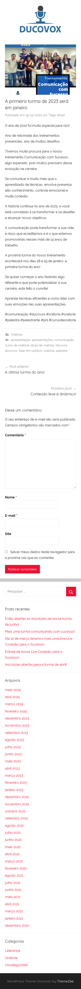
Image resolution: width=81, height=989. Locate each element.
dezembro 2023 (17, 718)
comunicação (64, 340)
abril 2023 (12, 768)
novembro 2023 (17, 725)
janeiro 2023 (14, 790)
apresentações (42, 340)
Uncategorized (16, 965)
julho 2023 (13, 747)
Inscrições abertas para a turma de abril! (36, 665)
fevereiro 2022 (16, 868)
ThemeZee (65, 981)
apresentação (20, 340)
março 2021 (14, 911)
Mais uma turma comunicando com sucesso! (40, 632)
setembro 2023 (16, 733)
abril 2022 (12, 854)
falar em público (30, 351)
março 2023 (14, 775)
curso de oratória (17, 345)
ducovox (11, 351)
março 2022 (14, 861)
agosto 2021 (14, 875)
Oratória (16, 334)
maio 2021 (12, 897)
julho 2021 (12, 883)
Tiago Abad (56, 115)
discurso (61, 345)
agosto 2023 (14, 740)
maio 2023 (13, 761)
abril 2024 (12, 697)
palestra (61, 351)
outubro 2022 (15, 811)
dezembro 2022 (17, 797)
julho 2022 (13, 833)
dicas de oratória (42, 345)
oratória (49, 351)
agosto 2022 (14, 826)
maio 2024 (13, 690)
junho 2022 (13, 840)
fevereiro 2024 (16, 711)
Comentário (15, 435)
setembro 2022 (16, 818)
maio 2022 (13, 847)
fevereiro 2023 (16, 783)
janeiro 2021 (14, 918)
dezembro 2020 (17, 925)
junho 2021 (13, 890)
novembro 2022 (17, 804)
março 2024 (14, 704)
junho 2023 (13, 754)
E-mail (11, 516)
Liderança (12, 951)
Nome (11, 497)
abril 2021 (12, 904)
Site (8, 534)
